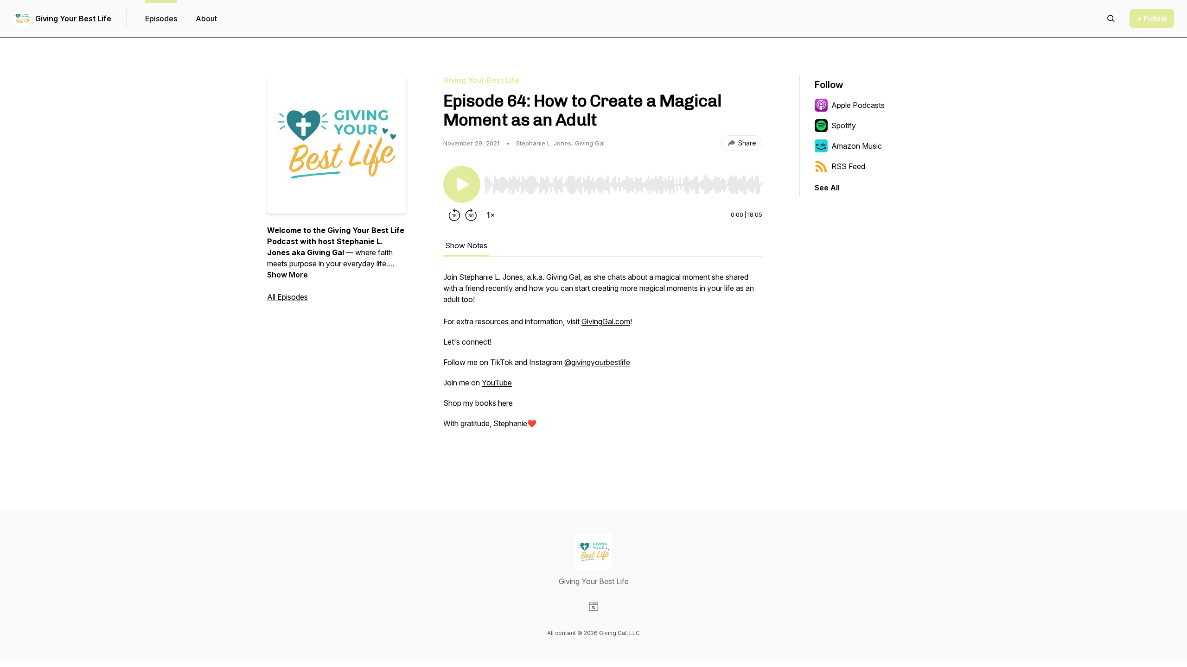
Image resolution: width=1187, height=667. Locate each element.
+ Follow (1152, 18)
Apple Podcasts (858, 105)
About (206, 18)
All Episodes (287, 297)
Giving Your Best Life (73, 18)
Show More (287, 274)
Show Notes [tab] (466, 245)
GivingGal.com (605, 321)
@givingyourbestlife (597, 362)
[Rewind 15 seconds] (454, 214)
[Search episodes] (1111, 18)
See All (827, 187)
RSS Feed (848, 166)
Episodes (161, 18)
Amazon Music (856, 146)
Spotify (843, 125)
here (505, 403)
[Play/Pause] (461, 184)
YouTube (497, 382)
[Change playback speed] (490, 214)
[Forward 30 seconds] (471, 214)
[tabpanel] (602, 365)
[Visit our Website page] (593, 606)
